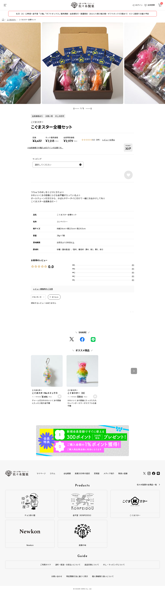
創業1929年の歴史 (82, 473)
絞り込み (55, 297)
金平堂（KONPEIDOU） (82, 515)
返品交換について (92, 564)
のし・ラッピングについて (114, 564)
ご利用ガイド (45, 564)
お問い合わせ (56, 576)
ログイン (139, 5)
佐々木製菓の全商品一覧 (147, 484)
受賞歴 (96, 473)
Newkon (30, 545)
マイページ (41, 473)
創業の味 (82, 545)
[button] (134, 371)
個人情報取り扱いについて (103, 576)
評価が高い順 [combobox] (37, 297)
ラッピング (37, 159)
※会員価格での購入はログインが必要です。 (45, 147)
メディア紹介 (109, 473)
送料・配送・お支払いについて (67, 564)
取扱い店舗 (122, 473)
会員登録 (151, 5)
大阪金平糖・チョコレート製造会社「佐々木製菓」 (3, 20)
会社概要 (67, 473)
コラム (52, 473)
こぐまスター (11, 19)
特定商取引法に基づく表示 (77, 576)
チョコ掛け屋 (29, 515)
